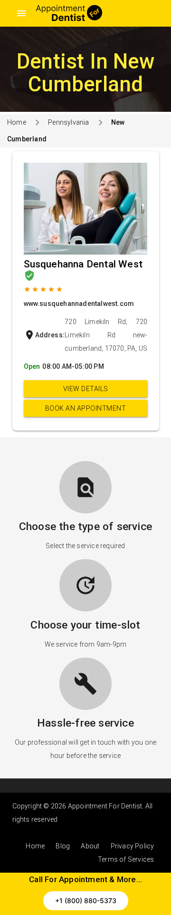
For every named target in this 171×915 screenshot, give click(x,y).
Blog (63, 846)
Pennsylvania (68, 122)
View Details (85, 389)
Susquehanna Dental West (83, 264)
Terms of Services (126, 859)
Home (16, 122)
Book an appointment (85, 408)
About (90, 846)
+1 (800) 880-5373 (85, 900)
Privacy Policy (132, 846)
